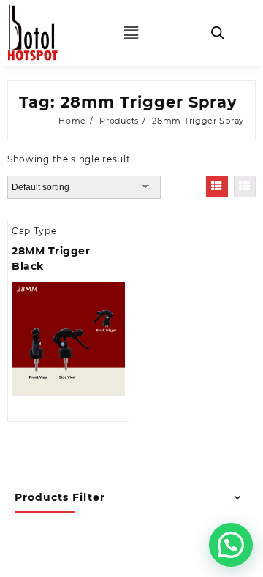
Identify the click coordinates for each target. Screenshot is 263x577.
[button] (131, 33)
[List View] (245, 186)
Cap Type (34, 230)
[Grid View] (217, 186)
